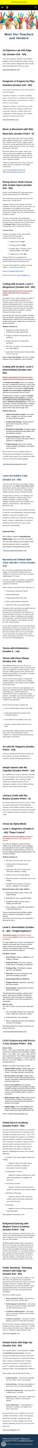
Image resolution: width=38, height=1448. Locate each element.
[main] (19, 36)
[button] (2, 7)
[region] (19, 2)
